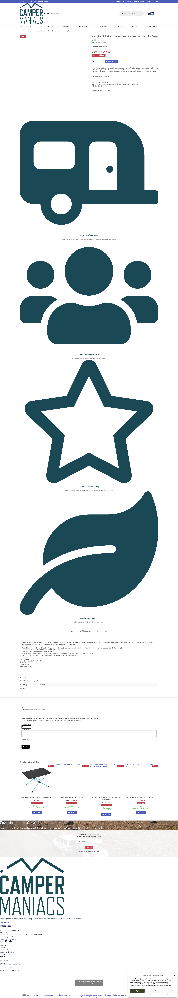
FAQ (30, 1)
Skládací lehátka (114, 84)
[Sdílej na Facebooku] (98, 91)
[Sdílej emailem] (109, 91)
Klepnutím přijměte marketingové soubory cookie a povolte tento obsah (89, 983)
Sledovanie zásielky (41, 1)
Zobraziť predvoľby (168, 991)
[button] (174, 975)
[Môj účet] (148, 13)
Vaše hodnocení (27, 724)
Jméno (25, 740)
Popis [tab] (73, 631)
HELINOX (100, 86)
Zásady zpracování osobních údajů (89, 851)
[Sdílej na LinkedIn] (104, 91)
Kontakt (23, 1)
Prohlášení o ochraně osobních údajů (157, 995)
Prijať (137, 991)
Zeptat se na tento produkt (100, 76)
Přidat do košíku (111, 61)
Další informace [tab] (85, 631)
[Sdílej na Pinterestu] (101, 91)
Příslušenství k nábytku (129, 84)
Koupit (38, 812)
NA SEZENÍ (29, 31)
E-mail (24, 743)
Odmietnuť (152, 991)
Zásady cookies (141, 995)
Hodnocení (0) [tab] (101, 631)
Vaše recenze (27, 729)
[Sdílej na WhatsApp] (106, 91)
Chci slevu (89, 847)
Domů (22, 31)
